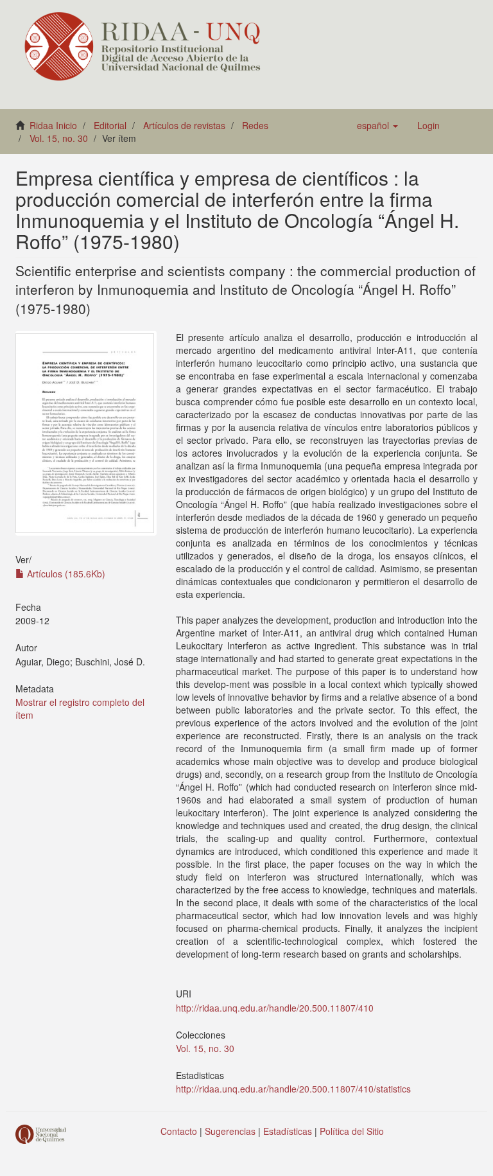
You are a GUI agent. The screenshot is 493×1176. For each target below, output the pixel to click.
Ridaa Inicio (53, 125)
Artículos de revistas (184, 125)
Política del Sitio (352, 1131)
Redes (255, 125)
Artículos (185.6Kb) (64, 573)
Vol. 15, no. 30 (59, 138)
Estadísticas (287, 1131)
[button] (377, 125)
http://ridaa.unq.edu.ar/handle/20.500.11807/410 (275, 1007)
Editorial (110, 125)
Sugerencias (230, 1131)
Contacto (178, 1131)
